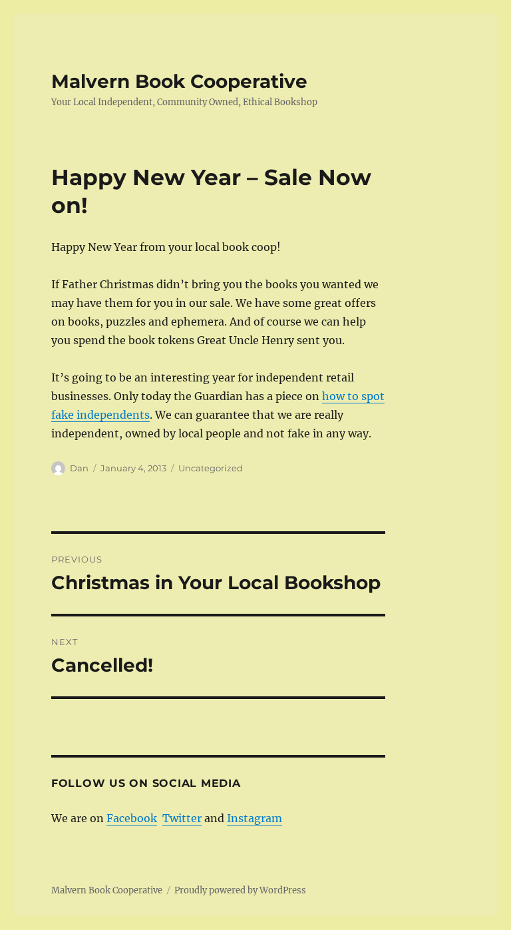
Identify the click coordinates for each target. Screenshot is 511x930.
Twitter (182, 818)
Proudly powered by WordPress (240, 890)
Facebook (131, 818)
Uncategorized (210, 468)
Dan (79, 468)
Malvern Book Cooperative (179, 81)
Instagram (254, 818)
